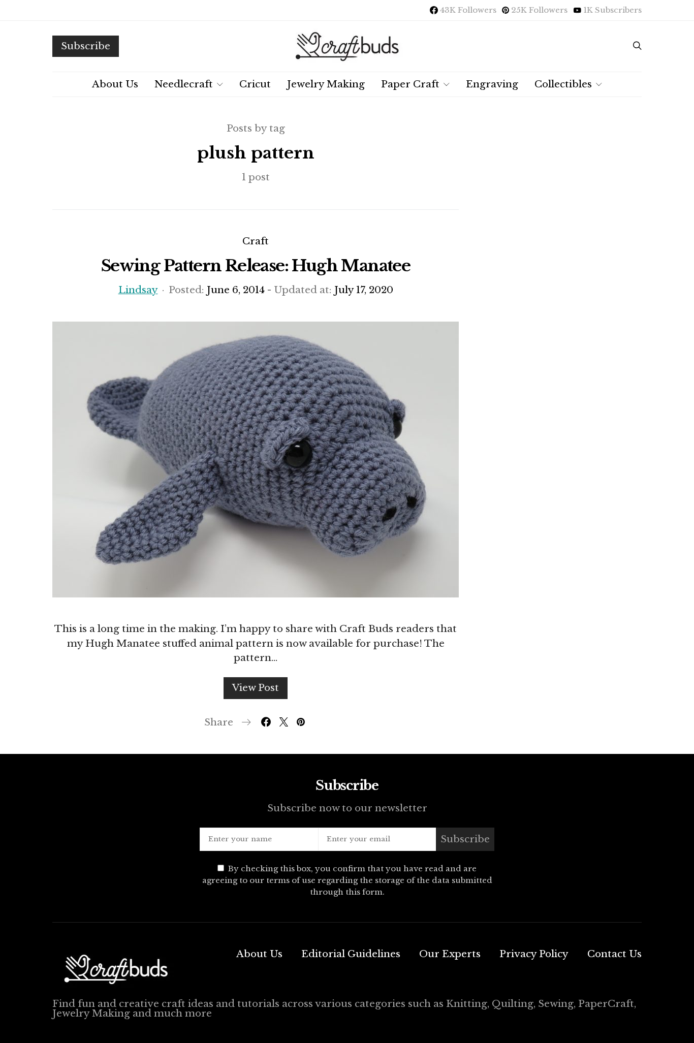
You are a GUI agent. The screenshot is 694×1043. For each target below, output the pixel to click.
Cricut (255, 84)
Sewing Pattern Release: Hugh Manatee (255, 266)
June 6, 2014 (236, 290)
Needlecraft (183, 84)
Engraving (492, 84)
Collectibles (563, 84)
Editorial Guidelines (350, 954)
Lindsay (138, 290)
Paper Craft (410, 84)
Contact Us (614, 954)
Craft (255, 241)
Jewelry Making (326, 84)
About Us (115, 84)
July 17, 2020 (363, 290)
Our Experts (450, 954)
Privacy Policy (534, 954)
